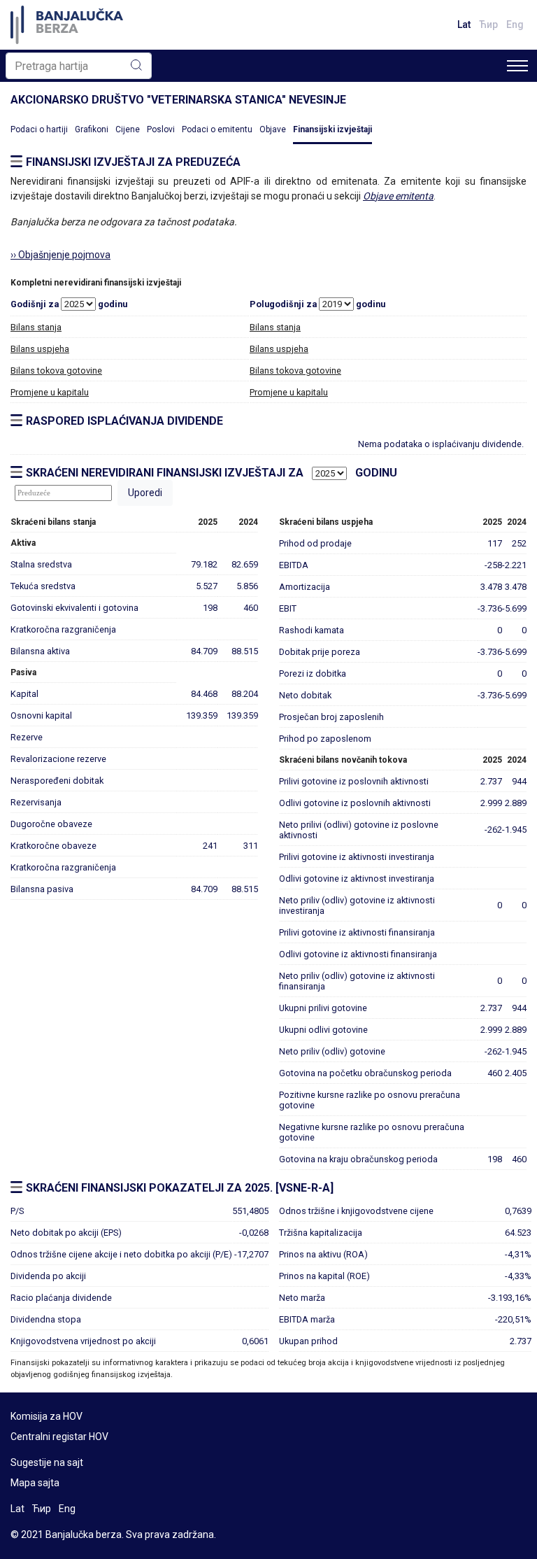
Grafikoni (91, 129)
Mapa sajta (34, 1482)
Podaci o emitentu (217, 129)
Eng (515, 24)
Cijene (127, 129)
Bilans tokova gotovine (56, 370)
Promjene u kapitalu (49, 392)
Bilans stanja (36, 327)
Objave (272, 129)
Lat (464, 24)
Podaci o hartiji (39, 129)
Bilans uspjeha (39, 349)
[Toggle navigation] (517, 66)
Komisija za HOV (46, 1416)
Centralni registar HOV (59, 1436)
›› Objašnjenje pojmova (60, 254)
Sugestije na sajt (46, 1462)
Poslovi (161, 129)
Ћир (488, 24)
